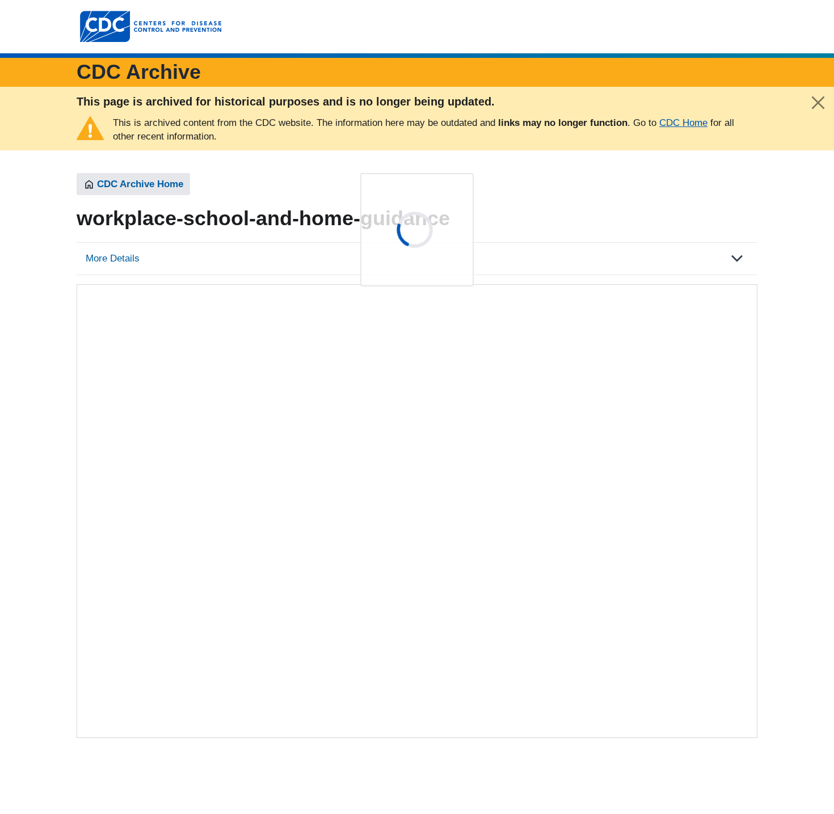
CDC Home (683, 122)
